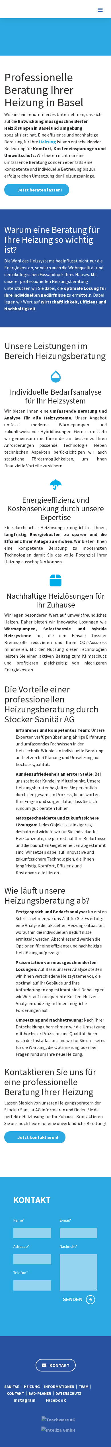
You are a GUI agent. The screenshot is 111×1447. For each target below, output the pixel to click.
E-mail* (65, 1220)
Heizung (47, 141)
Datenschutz (68, 1393)
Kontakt (59, 1365)
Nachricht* (68, 1246)
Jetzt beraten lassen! (39, 190)
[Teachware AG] (58, 1418)
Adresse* (21, 1246)
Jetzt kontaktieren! (37, 1137)
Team (84, 1387)
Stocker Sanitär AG (25, 9)
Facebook (56, 1400)
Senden (73, 1299)
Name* (19, 1220)
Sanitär (12, 1387)
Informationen (59, 1387)
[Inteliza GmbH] (58, 1428)
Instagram (25, 1400)
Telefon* (20, 1272)
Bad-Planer (39, 1393)
